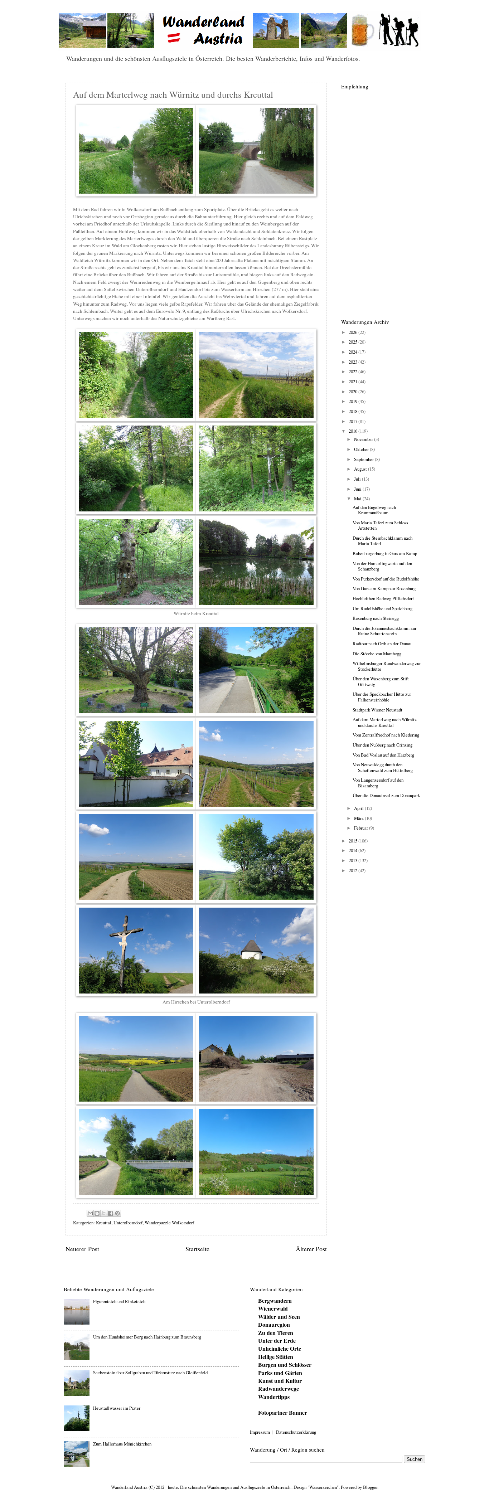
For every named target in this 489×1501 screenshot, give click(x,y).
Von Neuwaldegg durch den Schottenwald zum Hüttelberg (383, 767)
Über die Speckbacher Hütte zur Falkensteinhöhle (382, 697)
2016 (353, 431)
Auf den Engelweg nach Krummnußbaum (374, 510)
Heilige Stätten (275, 1356)
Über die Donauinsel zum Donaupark (386, 795)
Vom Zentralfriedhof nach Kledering (386, 735)
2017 (353, 421)
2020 (353, 391)
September (364, 459)
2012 (353, 870)
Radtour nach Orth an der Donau (382, 643)
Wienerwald (273, 1308)
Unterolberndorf (127, 1222)
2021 (353, 381)
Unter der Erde (277, 1340)
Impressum (260, 1432)
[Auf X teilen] (103, 1213)
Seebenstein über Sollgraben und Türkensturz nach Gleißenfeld (150, 1372)
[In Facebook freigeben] (110, 1213)
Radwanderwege (278, 1388)
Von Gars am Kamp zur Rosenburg (384, 588)
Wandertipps (274, 1397)
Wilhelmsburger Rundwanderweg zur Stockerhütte (387, 666)
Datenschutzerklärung (296, 1432)
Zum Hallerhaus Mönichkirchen (122, 1444)
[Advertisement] (382, 200)
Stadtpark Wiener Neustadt (377, 709)
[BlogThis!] (97, 1213)
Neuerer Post (82, 1248)
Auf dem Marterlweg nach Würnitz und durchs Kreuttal (385, 722)
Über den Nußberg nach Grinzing (382, 745)
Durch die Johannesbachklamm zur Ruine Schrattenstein (384, 631)
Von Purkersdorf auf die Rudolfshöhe (386, 578)
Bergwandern (275, 1300)
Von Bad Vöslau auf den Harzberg (383, 755)
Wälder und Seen (279, 1316)
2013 (353, 860)
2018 (353, 411)
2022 (353, 371)
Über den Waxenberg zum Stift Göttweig (381, 681)
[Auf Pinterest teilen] (117, 1213)
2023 (353, 362)
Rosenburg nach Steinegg (376, 618)
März (359, 818)
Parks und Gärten (280, 1373)
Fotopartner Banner (282, 1412)
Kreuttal (103, 1222)
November (364, 439)
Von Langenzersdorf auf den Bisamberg (378, 782)
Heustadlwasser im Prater (116, 1408)
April (359, 808)
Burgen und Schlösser (284, 1364)
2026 (353, 332)
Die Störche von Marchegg (377, 653)
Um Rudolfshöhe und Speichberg (382, 608)
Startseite (197, 1248)
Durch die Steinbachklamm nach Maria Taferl (382, 541)
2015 (353, 840)
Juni (358, 489)
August (361, 469)
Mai (358, 498)
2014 (353, 850)
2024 (353, 352)
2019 (353, 401)
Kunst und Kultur (280, 1380)
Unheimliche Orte (279, 1348)
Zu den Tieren (275, 1332)
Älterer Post (311, 1248)
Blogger (370, 1487)
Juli (358, 479)
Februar (361, 828)
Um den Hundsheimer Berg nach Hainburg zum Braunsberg (147, 1337)
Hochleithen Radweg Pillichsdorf (383, 598)
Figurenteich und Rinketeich (119, 1301)
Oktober (362, 449)
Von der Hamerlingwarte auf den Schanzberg (382, 566)
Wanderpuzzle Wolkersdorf (169, 1222)
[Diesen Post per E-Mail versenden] (90, 1213)
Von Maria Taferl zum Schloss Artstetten (380, 525)
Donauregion (274, 1324)
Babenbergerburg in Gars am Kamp (385, 553)
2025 (353, 342)
